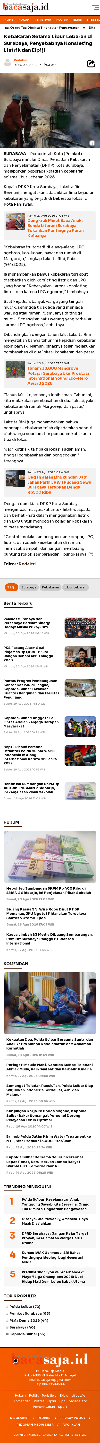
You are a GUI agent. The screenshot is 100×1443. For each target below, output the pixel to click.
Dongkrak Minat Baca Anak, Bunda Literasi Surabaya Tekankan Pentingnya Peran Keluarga (55, 228)
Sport (62, 1407)
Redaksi (20, 60)
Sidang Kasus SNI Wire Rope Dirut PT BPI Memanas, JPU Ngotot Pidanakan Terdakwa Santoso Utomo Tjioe (46, 913)
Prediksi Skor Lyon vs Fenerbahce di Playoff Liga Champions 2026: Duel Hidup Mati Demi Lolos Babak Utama (53, 1277)
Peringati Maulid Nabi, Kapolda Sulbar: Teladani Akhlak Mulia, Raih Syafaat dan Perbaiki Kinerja (49, 1067)
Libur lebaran (75, 587)
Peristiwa (43, 19)
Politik (62, 19)
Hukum (24, 19)
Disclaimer (20, 1418)
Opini (51, 1401)
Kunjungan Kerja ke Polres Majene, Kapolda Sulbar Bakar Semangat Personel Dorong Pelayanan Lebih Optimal (46, 1115)
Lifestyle (78, 1395)
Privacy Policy (72, 1418)
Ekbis (77, 19)
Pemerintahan (44, 1407)
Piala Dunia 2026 (28, 1320)
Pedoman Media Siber (35, 1424)
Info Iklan (71, 1424)
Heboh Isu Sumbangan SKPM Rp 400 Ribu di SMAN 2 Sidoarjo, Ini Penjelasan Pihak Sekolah (31, 788)
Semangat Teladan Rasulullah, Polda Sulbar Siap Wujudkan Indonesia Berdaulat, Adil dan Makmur (49, 1090)
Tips (62, 1401)
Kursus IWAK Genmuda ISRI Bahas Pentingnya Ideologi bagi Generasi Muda (52, 1257)
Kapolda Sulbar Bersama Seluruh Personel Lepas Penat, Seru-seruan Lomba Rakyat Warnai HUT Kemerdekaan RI (44, 1161)
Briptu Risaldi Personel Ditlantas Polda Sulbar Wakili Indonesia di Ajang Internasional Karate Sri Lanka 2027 (30, 755)
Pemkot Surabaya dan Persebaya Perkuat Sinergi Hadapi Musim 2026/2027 (27, 623)
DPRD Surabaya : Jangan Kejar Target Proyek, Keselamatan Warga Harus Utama (55, 1238)
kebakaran (50, 587)
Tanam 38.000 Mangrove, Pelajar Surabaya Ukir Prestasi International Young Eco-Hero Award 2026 (58, 376)
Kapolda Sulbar (27, 1334)
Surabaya (28, 587)
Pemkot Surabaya (29, 1313)
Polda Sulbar (24, 1306)
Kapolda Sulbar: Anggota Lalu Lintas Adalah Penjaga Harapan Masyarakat (31, 722)
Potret (39, 1401)
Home (8, 19)
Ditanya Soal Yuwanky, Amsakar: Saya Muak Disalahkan (55, 1221)
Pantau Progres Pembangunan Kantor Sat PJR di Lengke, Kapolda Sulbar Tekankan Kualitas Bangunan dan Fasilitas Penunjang (31, 689)
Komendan (22, 1401)
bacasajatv (78, 1401)
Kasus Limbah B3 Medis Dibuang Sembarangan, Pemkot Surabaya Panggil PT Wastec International (49, 938)
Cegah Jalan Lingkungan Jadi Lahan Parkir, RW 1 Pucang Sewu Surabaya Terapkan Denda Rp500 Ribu (59, 485)
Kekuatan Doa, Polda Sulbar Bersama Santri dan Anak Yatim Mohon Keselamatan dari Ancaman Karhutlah (49, 1043)
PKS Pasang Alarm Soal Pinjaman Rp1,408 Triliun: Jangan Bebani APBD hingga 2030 (28, 654)
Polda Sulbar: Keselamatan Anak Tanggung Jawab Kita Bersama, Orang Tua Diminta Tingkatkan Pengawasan (56, 1204)
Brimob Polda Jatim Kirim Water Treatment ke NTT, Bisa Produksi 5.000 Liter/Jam (48, 1138)
